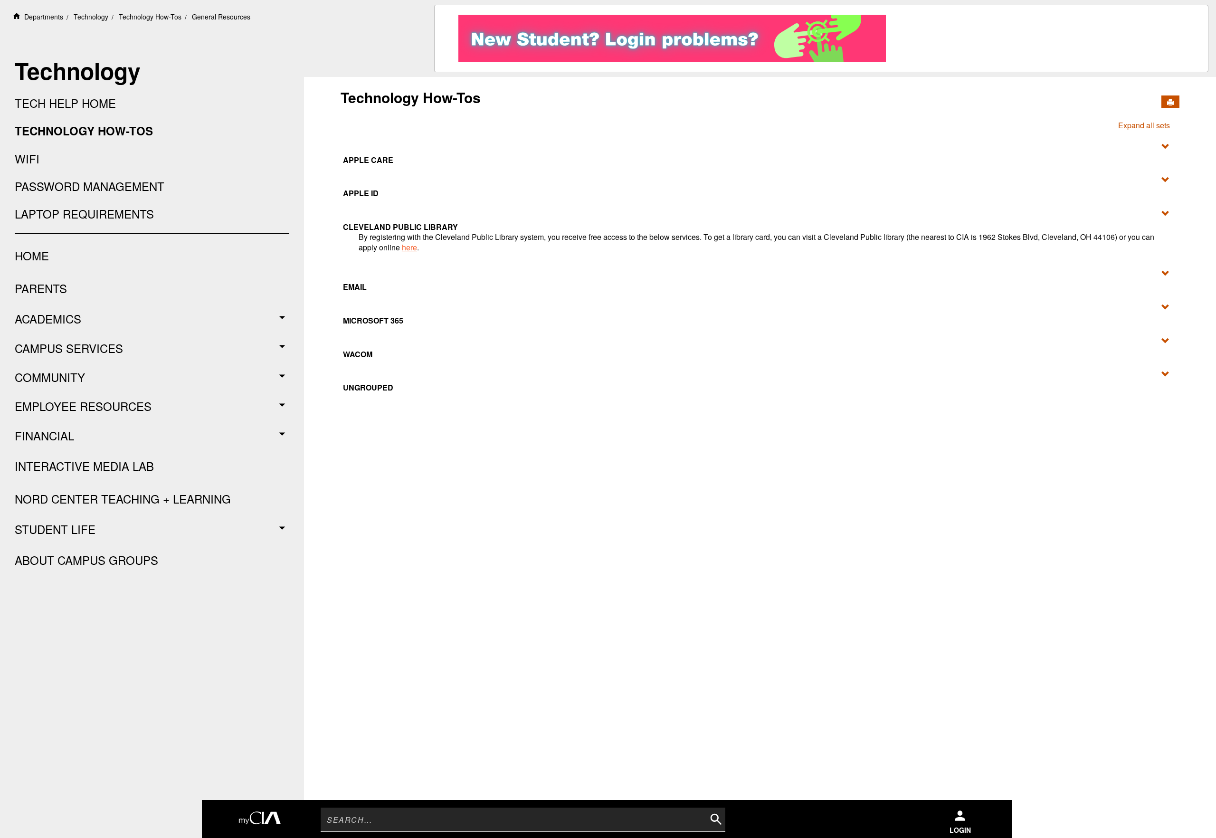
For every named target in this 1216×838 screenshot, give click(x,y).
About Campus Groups (86, 560)
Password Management (89, 186)
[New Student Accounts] (672, 36)
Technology (91, 16)
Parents (41, 288)
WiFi (27, 159)
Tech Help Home (65, 103)
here (409, 247)
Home (32, 255)
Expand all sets (1144, 125)
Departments (43, 16)
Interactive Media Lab (84, 465)
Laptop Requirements (84, 214)
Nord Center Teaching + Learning (123, 498)
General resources (221, 16)
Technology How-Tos (150, 16)
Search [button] (715, 818)
